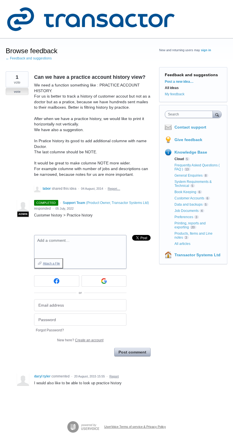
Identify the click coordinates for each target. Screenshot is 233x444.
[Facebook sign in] (56, 281)
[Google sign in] (104, 281)
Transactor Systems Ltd (197, 255)
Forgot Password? (50, 330)
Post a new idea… (179, 82)
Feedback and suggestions (191, 75)
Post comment (132, 352)
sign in (206, 50)
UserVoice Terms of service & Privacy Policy (135, 426)
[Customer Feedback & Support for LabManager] (91, 19)
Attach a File (51, 263)
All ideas (172, 88)
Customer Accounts (189, 198)
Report (114, 376)
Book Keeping (185, 192)
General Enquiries (188, 175)
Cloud (179, 159)
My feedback (174, 94)
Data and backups (188, 204)
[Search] (217, 114)
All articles (182, 244)
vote (17, 91)
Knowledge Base (190, 152)
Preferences (183, 217)
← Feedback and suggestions (29, 58)
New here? (80, 340)
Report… (114, 188)
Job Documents (186, 211)
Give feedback (188, 139)
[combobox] (190, 114)
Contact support (190, 127)
